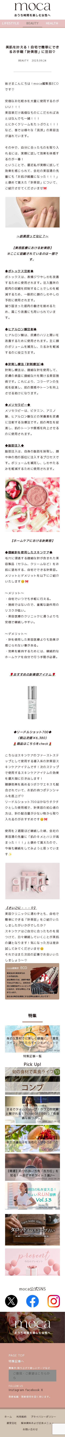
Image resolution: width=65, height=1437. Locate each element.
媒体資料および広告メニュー (37, 1423)
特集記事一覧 (32, 1056)
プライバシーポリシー (43, 1416)
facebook (32, 1390)
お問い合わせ (30, 1429)
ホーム (8, 1416)
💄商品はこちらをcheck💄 (32, 744)
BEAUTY (32, 23)
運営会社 (12, 1423)
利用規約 (21, 1416)
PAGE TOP (17, 1355)
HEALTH (52, 23)
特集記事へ (16, 1361)
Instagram (16, 1390)
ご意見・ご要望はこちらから (31, 1375)
